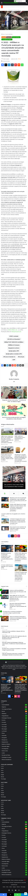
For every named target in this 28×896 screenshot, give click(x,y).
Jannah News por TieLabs (7, 882)
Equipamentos (5, 742)
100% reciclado (14, 336)
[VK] (18, 365)
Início (3, 34)
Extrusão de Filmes (6, 755)
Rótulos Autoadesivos (6, 759)
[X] (5, 365)
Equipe (2, 774)
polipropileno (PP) (14, 351)
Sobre (2, 772)
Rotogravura (4, 739)
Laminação (4, 731)
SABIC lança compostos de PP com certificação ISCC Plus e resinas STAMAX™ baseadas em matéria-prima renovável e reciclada (7, 439)
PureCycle (21, 356)
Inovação (4, 722)
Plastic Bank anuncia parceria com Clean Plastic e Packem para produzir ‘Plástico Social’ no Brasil (7, 457)
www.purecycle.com (16, 331)
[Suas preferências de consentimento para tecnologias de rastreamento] (25, 893)
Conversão (4, 724)
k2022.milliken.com (12, 330)
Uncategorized (5, 748)
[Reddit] (15, 365)
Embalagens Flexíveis (6, 717)
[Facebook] (2, 365)
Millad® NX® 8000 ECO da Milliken (14, 342)
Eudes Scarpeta (6, 58)
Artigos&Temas (5, 715)
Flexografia (4, 737)
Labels (3, 753)
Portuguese (19, 1)
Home (2, 768)
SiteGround (14, 884)
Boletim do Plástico (6, 744)
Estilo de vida (5, 750)
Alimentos (4, 713)
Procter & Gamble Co (9, 356)
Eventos (3, 720)
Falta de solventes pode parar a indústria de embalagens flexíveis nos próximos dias (18, 618)
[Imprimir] (23, 365)
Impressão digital (5, 746)
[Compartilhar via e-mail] (20, 365)
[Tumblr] (10, 365)
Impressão (4, 735)
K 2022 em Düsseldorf (14, 339)
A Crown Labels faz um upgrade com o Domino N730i (7, 566)
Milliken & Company (14, 345)
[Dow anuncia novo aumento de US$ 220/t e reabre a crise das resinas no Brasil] (5, 528)
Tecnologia (4, 726)
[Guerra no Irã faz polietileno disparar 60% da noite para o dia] (5, 592)
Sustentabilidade (9, 34)
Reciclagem (4, 728)
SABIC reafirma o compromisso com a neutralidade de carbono (20, 438)
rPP (14, 359)
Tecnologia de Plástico (7, 39)
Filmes (3, 733)
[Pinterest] (13, 365)
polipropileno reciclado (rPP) (14, 354)
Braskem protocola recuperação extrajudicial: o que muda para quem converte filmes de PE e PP (18, 499)
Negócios (9, 37)
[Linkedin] (7, 365)
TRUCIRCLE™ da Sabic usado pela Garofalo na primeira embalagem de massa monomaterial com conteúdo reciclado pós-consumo (21, 458)
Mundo (3, 37)
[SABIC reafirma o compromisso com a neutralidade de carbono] (21, 431)
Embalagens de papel (6, 757)
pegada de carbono (14, 348)
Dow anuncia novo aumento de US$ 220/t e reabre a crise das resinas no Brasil (18, 528)
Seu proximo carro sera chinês (14, 9)
